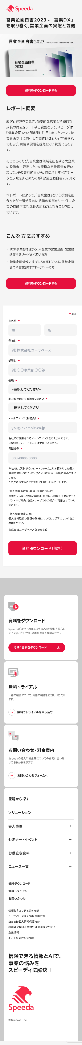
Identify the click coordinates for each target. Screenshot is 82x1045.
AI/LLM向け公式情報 (21, 938)
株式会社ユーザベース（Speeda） (28, 529)
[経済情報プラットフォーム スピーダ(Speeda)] (44, 8)
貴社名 (12, 340)
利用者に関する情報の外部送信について (32, 927)
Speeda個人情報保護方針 (24, 921)
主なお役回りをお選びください (26, 398)
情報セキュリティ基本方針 (23, 911)
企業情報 (13, 932)
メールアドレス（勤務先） (22, 418)
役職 (11, 380)
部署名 (12, 360)
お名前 (12, 320)
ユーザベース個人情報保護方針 (26, 916)
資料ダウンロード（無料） (42, 548)
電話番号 (13, 448)
